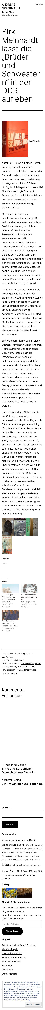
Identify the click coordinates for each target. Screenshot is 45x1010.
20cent (5, 840)
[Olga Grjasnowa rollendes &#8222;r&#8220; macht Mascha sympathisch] (10, 615)
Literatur (5, 673)
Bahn (27, 841)
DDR (19, 666)
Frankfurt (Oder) (9, 852)
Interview (5, 860)
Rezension (5, 871)
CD (27, 844)
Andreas (9, 657)
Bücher (20, 660)
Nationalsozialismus (29, 865)
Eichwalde (27, 848)
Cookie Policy (25, 1000)
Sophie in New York (12, 961)
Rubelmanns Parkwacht (14, 957)
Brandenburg (9, 844)
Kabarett (18, 860)
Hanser (19, 670)
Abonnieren (12, 931)
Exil (34, 849)
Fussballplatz (28, 853)
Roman (13, 673)
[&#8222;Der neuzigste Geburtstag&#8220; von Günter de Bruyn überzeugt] (10, 588)
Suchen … (7, 807)
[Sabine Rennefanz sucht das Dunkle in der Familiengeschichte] (30, 588)
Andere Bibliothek (17, 840)
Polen (38, 865)
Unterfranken (18, 875)
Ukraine (11, 875)
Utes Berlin (7, 969)
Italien (12, 860)
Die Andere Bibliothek (10, 849)
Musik (19, 865)
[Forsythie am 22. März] (9, 893)
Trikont (34, 871)
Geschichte (12, 856)
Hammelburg (23, 856)
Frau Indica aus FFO (12, 953)
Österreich (6, 879)
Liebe (38, 860)
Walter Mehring (29, 875)
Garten (35, 853)
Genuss (5, 856)
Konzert (24, 860)
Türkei (40, 871)
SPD (30, 871)
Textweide (7, 965)
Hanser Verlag (29, 670)
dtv (20, 849)
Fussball (20, 853)
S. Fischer (24, 871)
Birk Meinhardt (27, 663)
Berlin (32, 840)
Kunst (34, 860)
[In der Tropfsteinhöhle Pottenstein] (24, 893)
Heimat (37, 856)
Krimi (29, 860)
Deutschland (28, 666)
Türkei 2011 (5, 875)
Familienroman (8, 670)
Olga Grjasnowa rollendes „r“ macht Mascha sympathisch (10, 623)
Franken (39, 849)
